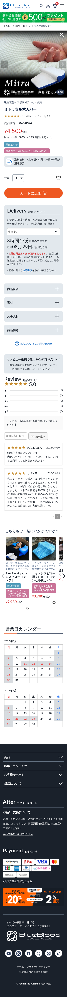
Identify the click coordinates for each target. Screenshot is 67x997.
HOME (8, 25)
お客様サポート (14, 774)
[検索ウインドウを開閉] (41, 6)
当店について (12, 783)
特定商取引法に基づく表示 (33, 971)
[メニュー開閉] (62, 6)
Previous (4, 64)
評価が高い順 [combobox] (13, 435)
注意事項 (27, 270)
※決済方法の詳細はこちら (17, 881)
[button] (3, 576)
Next (62, 64)
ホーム (20, 966)
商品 (7, 757)
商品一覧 (20, 25)
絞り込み (40, 436)
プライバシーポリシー (38, 966)
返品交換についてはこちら (18, 834)
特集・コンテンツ (15, 765)
